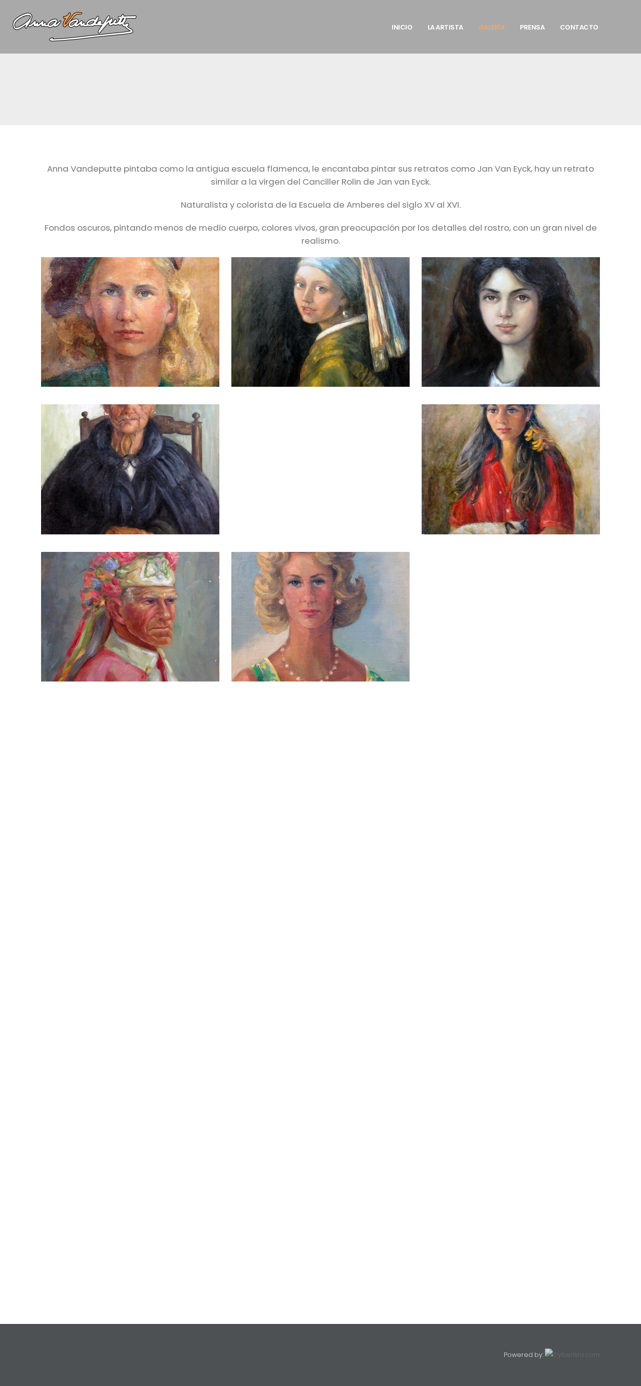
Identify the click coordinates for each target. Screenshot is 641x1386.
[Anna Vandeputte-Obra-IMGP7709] (130, 705)
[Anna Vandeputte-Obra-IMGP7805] (511, 1224)
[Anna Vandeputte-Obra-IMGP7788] (511, 1102)
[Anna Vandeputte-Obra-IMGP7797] (511, 1163)
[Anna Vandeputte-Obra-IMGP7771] (130, 980)
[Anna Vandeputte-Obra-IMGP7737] (511, 797)
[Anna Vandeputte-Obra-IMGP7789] (130, 1132)
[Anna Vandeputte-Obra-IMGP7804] (320, 1224)
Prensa (532, 27)
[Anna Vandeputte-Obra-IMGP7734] (130, 797)
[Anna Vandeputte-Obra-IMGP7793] (130, 1163)
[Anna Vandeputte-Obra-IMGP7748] (320, 827)
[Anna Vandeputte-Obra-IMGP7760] (511, 888)
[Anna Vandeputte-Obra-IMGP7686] (130, 469)
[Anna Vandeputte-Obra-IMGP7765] (130, 949)
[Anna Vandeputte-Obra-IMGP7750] (511, 827)
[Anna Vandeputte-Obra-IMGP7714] (130, 736)
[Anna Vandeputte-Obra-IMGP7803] (130, 1224)
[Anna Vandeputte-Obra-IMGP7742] (130, 827)
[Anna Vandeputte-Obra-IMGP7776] (320, 1010)
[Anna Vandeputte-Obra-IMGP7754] (320, 858)
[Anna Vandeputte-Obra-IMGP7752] (130, 858)
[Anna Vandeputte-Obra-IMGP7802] (511, 1193)
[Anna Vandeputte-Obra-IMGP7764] (511, 919)
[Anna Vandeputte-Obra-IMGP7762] (320, 919)
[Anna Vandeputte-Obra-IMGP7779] (130, 1041)
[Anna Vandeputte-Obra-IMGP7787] (320, 1102)
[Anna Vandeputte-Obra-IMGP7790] (320, 1132)
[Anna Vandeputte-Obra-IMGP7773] (511, 980)
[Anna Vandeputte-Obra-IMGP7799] (130, 1193)
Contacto (579, 27)
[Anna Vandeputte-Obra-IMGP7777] (511, 1010)
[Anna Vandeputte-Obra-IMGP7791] (511, 1132)
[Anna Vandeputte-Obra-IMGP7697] (320, 616)
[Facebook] (48, 1355)
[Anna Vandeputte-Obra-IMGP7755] (511, 858)
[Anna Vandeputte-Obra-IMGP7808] (320, 1254)
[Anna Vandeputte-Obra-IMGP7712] (511, 705)
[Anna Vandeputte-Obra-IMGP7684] (511, 322)
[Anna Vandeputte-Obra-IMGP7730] (511, 766)
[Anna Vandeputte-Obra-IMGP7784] (320, 1071)
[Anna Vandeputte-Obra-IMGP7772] (320, 980)
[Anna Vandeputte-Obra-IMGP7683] (320, 322)
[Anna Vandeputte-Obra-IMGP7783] (130, 1071)
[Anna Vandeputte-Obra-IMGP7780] (320, 1041)
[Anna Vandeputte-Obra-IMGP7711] (320, 705)
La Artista (445, 27)
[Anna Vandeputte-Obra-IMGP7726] (130, 766)
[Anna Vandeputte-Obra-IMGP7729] (320, 766)
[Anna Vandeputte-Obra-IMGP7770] (511, 949)
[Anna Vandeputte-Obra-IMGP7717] (511, 736)
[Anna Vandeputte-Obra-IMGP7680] (130, 322)
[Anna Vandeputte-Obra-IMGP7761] (130, 919)
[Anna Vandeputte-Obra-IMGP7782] (511, 1041)
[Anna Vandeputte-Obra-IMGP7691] (130, 616)
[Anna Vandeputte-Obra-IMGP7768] (320, 949)
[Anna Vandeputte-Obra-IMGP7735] (320, 797)
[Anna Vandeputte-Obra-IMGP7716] (320, 736)
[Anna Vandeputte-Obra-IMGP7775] (130, 1010)
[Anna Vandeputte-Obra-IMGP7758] (130, 888)
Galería (492, 27)
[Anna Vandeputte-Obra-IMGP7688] (320, 410)
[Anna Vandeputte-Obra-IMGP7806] (130, 1254)
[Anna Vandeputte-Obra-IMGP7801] (320, 1193)
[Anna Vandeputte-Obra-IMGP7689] (511, 469)
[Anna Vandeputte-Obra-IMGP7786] (130, 1102)
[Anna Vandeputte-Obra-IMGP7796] (320, 1163)
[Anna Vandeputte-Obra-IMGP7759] (320, 888)
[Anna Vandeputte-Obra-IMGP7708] (511, 558)
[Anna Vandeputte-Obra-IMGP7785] (511, 1071)
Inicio (402, 27)
